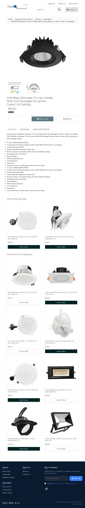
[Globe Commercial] (18, 7)
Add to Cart (43, 119)
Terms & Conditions (60, 483)
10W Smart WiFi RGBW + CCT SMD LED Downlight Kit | (22, 342)
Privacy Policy (7, 490)
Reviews (36, 129)
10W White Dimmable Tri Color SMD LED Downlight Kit (23, 238)
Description (12, 129)
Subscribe (77, 478)
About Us (52, 4)
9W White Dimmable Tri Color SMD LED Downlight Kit (22, 293)
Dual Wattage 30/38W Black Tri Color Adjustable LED (59, 391)
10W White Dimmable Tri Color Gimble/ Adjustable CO (59, 238)
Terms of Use (7, 487)
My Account (73, 4)
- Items (72, 10)
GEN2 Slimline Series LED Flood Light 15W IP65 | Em (60, 440)
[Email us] (47, 489)
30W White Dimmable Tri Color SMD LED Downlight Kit (23, 391)
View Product (23, 247)
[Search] (59, 9)
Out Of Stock (23, 302)
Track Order (6, 474)
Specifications (25, 129)
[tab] (12, 129)
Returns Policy (7, 493)
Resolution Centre (8, 477)
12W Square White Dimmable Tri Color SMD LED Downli (61, 293)
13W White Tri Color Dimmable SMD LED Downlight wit (60, 342)
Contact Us (62, 4)
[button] (67, 119)
